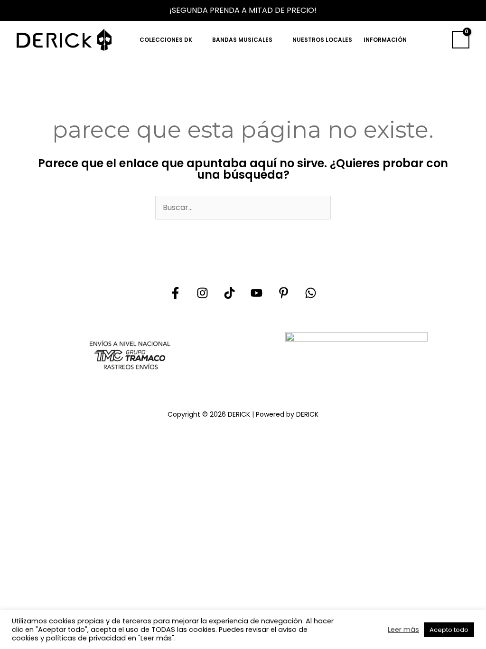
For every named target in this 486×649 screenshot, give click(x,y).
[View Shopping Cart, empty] (460, 40)
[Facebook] (175, 293)
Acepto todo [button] (449, 629)
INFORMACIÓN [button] (385, 40)
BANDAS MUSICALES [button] (242, 40)
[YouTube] (256, 293)
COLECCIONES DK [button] (166, 40)
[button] (436, 39)
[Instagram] (202, 293)
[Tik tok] (229, 293)
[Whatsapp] (310, 293)
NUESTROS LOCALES (322, 40)
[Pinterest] (283, 293)
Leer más (403, 629)
